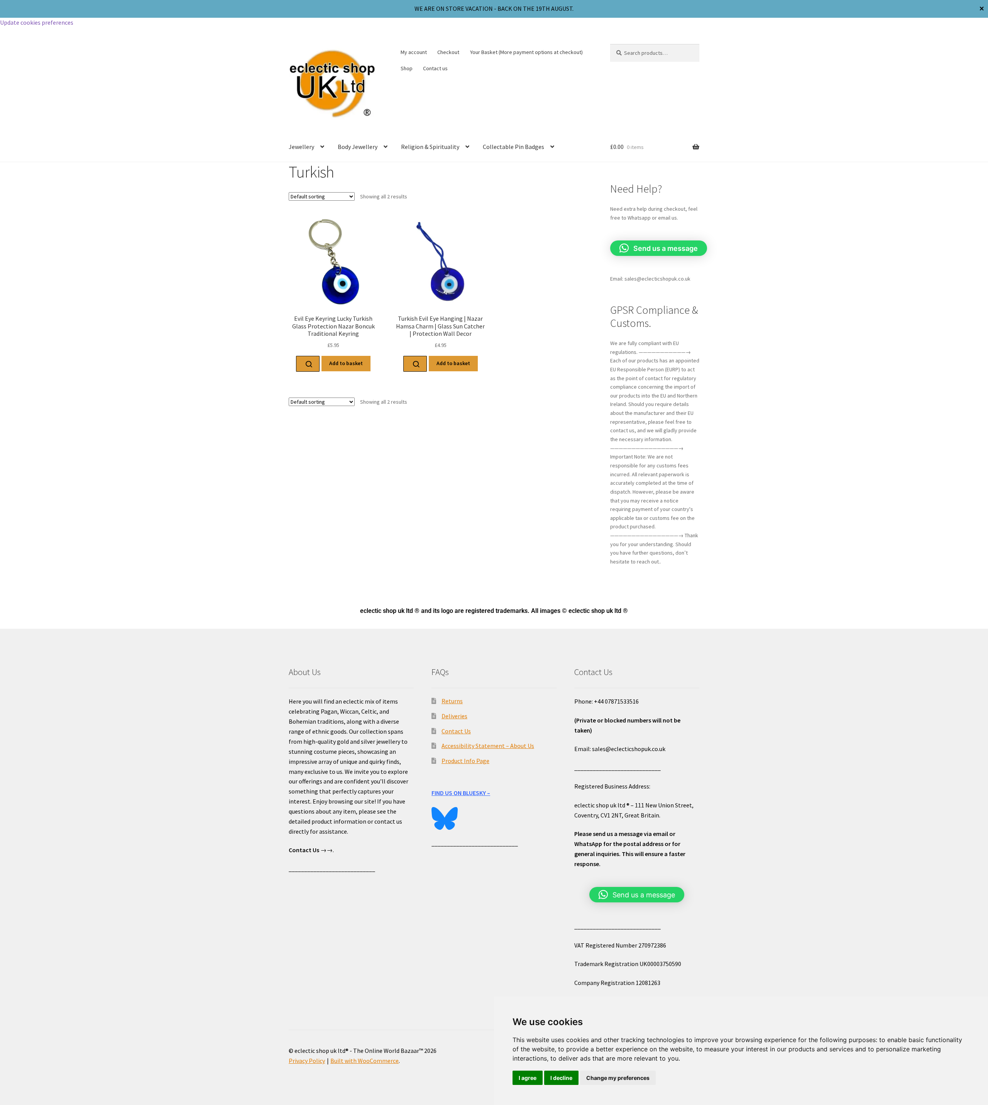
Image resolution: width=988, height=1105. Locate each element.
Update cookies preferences (36, 22)
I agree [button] (527, 1078)
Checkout (448, 52)
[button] (658, 248)
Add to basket (346, 363)
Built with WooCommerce (364, 1060)
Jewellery (301, 147)
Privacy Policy (307, 1060)
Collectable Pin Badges (513, 147)
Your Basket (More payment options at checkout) (526, 52)
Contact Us (456, 731)
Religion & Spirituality (430, 147)
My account (414, 52)
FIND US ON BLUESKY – (460, 793)
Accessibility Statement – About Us (488, 746)
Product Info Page (465, 761)
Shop (407, 68)
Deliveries (454, 716)
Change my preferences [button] (618, 1078)
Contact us (435, 68)
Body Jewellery (357, 147)
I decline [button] (561, 1078)
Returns (452, 701)
